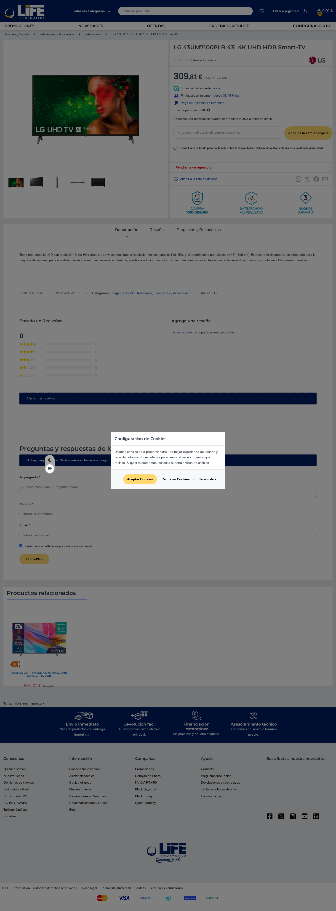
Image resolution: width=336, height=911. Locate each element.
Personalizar (208, 479)
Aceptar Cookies (140, 479)
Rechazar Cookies (176, 479)
